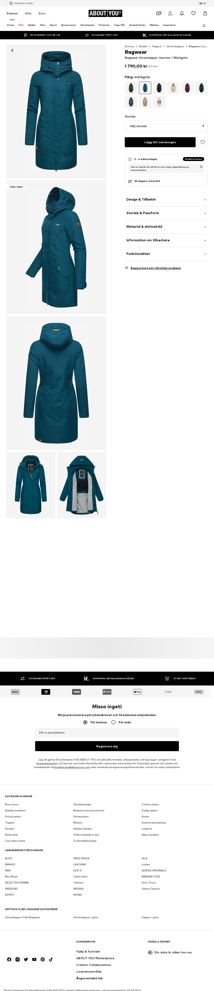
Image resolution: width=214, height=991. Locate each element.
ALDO (8, 858)
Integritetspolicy (47, 763)
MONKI (77, 894)
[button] (166, 126)
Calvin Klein (80, 876)
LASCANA (79, 864)
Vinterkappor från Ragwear (22, 917)
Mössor (78, 822)
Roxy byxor (12, 804)
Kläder (143, 46)
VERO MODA (81, 858)
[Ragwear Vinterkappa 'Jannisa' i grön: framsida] (56, 111)
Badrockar (11, 834)
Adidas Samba (82, 828)
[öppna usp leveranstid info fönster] (201, 166)
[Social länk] (9, 959)
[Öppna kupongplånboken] (158, 13)
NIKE (8, 870)
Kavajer (10, 828)
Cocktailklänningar (85, 840)
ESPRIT (9, 894)
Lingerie (147, 828)
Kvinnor (12, 13)
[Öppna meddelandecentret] (181, 13)
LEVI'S (77, 870)
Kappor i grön (150, 917)
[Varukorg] (205, 13)
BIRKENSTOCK (151, 876)
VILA (144, 858)
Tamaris (78, 882)
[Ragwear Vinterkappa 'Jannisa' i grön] (56, 383)
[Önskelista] (193, 13)
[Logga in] (170, 13)
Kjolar (145, 816)
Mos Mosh (11, 876)
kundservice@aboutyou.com (72, 767)
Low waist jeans (15, 840)
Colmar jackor (150, 804)
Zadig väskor (150, 810)
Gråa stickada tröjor (86, 834)
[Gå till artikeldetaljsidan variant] (131, 88)
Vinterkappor (176, 46)
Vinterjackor (81, 816)
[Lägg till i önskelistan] (203, 142)
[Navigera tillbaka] (12, 50)
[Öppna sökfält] (202, 26)
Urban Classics (151, 888)
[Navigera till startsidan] (28, 943)
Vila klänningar (82, 804)
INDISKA (78, 888)
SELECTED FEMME (17, 882)
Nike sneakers (150, 834)
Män (28, 13)
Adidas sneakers (15, 810)
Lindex (146, 864)
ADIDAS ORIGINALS (154, 870)
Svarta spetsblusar (154, 822)
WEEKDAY (11, 888)
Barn (42, 13)
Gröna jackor (13, 816)
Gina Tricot (149, 882)
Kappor (157, 46)
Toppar (9, 822)
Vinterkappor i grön (85, 917)
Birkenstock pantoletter (88, 810)
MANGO (10, 864)
